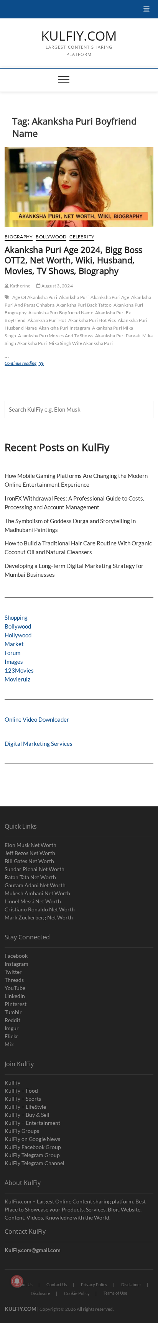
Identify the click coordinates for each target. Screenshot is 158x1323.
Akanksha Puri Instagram (65, 328)
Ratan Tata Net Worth (30, 877)
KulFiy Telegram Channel (34, 1163)
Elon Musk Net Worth (30, 845)
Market (14, 643)
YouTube (15, 988)
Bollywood (51, 237)
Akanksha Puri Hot (47, 320)
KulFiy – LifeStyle (25, 1106)
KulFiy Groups (22, 1131)
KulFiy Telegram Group (32, 1155)
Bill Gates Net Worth (29, 861)
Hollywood (18, 635)
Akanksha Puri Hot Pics (92, 320)
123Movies (19, 670)
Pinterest (15, 1004)
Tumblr (13, 1012)
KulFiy (12, 1082)
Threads (14, 980)
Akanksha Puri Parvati (117, 335)
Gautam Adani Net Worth (35, 885)
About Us (24, 1284)
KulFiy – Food (21, 1090)
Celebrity (81, 237)
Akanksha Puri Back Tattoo (84, 305)
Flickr (11, 1036)
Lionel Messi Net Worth (33, 901)
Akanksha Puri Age (110, 297)
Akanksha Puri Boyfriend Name (60, 312)
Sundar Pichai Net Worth (34, 869)
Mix (9, 1044)
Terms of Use (115, 1292)
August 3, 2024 (57, 286)
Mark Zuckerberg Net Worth (39, 917)
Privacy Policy (94, 1284)
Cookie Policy (77, 1293)
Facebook (16, 955)
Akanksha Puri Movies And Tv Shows (55, 335)
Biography (19, 237)
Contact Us (56, 1284)
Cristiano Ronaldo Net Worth (40, 909)
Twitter (13, 971)
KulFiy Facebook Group (33, 1147)
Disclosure (40, 1293)
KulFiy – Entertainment (32, 1122)
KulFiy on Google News (32, 1139)
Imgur (12, 1028)
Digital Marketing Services (38, 743)
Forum (12, 652)
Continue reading (30, 364)
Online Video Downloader (37, 719)
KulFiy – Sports (23, 1098)
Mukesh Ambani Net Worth (37, 893)
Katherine (19, 286)
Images (14, 661)
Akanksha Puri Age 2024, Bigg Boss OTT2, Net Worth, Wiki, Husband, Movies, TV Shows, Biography (73, 260)
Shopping (16, 617)
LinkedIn (15, 996)
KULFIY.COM (79, 36)
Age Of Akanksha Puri (34, 297)
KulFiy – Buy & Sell (27, 1114)
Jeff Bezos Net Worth (30, 853)
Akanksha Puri (74, 297)
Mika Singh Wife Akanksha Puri (81, 343)
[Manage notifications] (17, 1281)
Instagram (16, 963)
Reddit (12, 1020)
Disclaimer (131, 1284)
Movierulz (17, 679)
